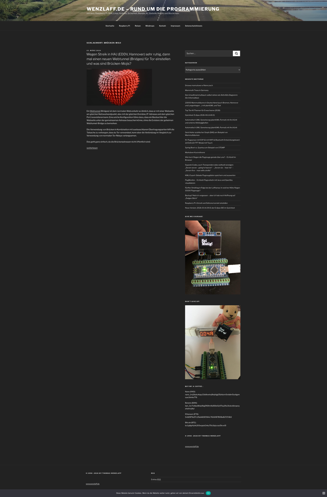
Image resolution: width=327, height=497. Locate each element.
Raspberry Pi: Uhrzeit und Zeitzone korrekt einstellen (206, 203)
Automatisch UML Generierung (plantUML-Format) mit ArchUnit (211, 127)
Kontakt (162, 26)
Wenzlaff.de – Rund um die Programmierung (153, 9)
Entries (156, 479)
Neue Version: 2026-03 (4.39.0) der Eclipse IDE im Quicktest (210, 208)
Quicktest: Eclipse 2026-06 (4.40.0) (200, 115)
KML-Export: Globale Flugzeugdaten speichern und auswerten (210, 175)
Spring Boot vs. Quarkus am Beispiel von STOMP (205, 147)
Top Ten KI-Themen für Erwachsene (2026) (202, 110)
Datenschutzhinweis (193, 26)
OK (208, 493)
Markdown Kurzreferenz (195, 152)
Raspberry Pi (124, 26)
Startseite (110, 26)
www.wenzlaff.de (192, 446)
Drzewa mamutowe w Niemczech (199, 85)
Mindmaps (149, 26)
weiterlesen (92, 148)
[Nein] (324, 493)
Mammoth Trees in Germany (196, 90)
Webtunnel (95, 111)
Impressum (175, 26)
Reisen (138, 26)
